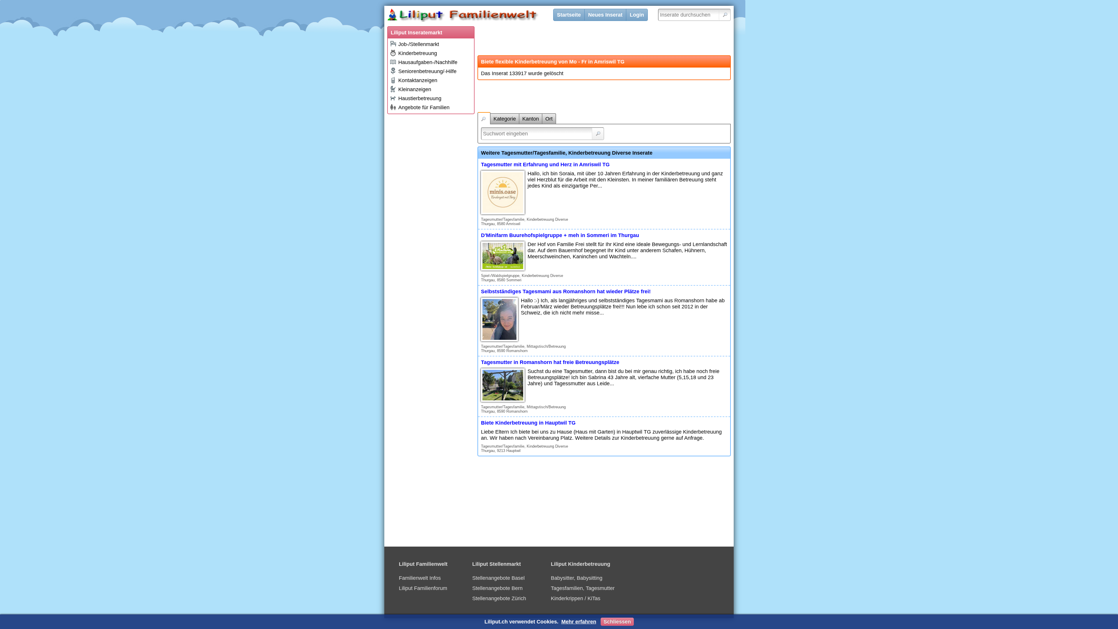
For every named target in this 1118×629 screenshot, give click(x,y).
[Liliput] (473, 16)
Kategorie (504, 119)
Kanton (530, 119)
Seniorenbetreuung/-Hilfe (427, 71)
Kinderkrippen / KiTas (575, 598)
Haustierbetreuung (419, 98)
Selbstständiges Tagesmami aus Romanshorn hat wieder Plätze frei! (566, 291)
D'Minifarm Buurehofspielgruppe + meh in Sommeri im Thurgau (560, 235)
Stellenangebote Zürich (499, 598)
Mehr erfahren (578, 622)
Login (637, 15)
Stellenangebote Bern (497, 588)
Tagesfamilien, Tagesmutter (583, 588)
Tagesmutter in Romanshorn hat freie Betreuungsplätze (550, 362)
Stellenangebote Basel (498, 578)
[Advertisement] (431, 204)
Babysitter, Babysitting (576, 578)
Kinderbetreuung (417, 53)
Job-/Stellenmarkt (418, 44)
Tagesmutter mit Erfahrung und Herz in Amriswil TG (545, 164)
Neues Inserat (605, 15)
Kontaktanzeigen (417, 80)
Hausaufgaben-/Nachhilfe (427, 62)
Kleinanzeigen (414, 89)
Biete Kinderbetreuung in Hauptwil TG (528, 423)
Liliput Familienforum (423, 588)
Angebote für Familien (424, 107)
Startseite (569, 15)
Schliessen (617, 622)
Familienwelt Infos (420, 578)
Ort (549, 119)
